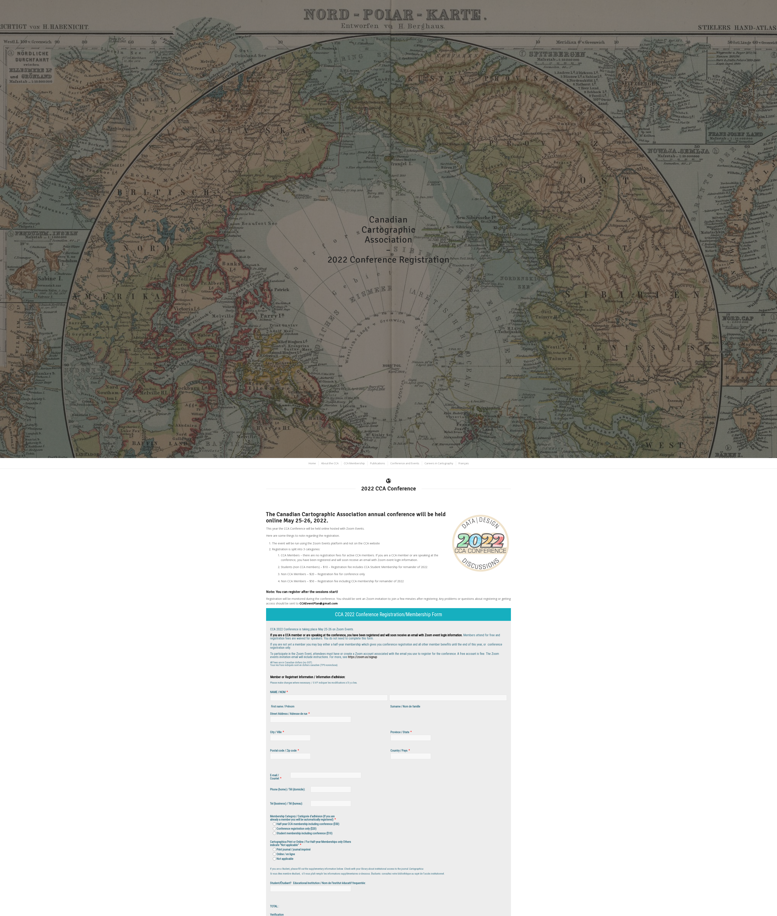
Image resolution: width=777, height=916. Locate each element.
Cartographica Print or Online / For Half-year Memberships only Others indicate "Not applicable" (310, 843)
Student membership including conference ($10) (304, 833)
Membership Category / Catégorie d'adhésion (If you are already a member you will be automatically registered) (302, 817)
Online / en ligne (286, 854)
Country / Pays (399, 750)
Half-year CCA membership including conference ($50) (308, 824)
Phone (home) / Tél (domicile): (287, 789)
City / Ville (276, 732)
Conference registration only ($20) (296, 828)
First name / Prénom (282, 706)
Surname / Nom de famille (405, 706)
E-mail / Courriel (274, 776)
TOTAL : (274, 906)
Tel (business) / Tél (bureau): (286, 803)
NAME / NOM (278, 692)
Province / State (400, 732)
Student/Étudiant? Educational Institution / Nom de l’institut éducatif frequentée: (318, 883)
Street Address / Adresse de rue (288, 714)
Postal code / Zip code (283, 750)
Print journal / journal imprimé (294, 849)
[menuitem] (312, 463)
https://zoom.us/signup (362, 657)
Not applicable (285, 859)
